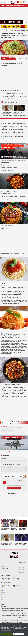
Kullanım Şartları (22, 562)
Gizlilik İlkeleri (21, 564)
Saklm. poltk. (4, 571)
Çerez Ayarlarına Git (18, 633)
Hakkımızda (4, 563)
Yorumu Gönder (14, 487)
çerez (25, 625)
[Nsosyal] (26, 58)
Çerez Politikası (4, 570)
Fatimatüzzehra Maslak (12, 58)
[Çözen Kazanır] (14, 26)
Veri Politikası (21, 569)
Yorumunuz (12, 464)
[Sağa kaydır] (25, 111)
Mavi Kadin (7, 9)
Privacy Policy (21, 565)
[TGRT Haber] (12, 2)
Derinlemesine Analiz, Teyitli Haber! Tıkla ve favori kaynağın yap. (15, 422)
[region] (14, 629)
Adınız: (3, 458)
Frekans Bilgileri (5, 568)
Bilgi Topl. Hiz (21, 567)
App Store (17, 585)
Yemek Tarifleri (6, 30)
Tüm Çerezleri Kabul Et (6, 633)
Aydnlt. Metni (21, 570)
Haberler (2, 9)
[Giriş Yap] (18, 2)
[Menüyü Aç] (4, 2)
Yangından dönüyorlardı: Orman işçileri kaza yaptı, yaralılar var (16, 5)
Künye (3, 564)
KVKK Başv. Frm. (22, 572)
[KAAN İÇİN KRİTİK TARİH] (14, 442)
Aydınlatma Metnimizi (6, 630)
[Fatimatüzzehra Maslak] (1, 58)
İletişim (3, 566)
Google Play (7, 585)
